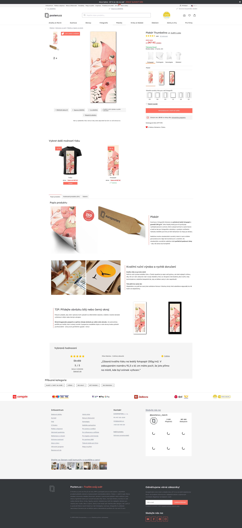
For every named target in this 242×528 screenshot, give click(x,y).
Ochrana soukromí (57, 439)
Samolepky (86, 421)
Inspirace (98, 5)
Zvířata (70, 385)
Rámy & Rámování (71, 5)
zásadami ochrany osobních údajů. (171, 506)
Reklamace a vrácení (58, 436)
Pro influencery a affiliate (90, 432)
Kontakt (53, 418)
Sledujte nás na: (153, 410)
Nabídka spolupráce (89, 425)
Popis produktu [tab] (55, 197)
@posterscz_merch (158, 415)
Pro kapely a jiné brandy (90, 436)
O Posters (54, 425)
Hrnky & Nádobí (137, 23)
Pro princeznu (107, 385)
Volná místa (86, 414)
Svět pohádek (93, 385)
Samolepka (169, 62)
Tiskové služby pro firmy (90, 443)
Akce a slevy (124, 5)
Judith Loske (176, 33)
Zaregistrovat (180, 502)
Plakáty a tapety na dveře (54, 385)
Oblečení (155, 23)
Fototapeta (159, 62)
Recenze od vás (56, 450)
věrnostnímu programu (178, 117)
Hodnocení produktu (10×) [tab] (71, 196)
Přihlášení (185, 5)
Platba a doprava (59, 5)
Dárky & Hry (172, 23)
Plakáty (119, 23)
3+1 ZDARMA (51, 9)
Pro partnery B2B (88, 439)
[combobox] (116, 15)
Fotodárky (81, 5)
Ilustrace (73, 23)
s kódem (158, 43)
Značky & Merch (55, 23)
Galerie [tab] (85, 196)
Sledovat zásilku (56, 414)
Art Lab (117, 5)
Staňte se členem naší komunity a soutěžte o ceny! (75, 460)
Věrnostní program (57, 446)
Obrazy (88, 23)
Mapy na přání (90, 5)
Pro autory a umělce (89, 429)
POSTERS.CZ (57, 15)
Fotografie (104, 23)
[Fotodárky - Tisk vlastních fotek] (184, 15)
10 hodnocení (164, 36)
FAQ (52, 421)
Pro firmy (188, 23)
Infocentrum (49, 5)
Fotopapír (150, 62)
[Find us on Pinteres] (159, 519)
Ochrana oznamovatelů (121, 435)
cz (194, 5)
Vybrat (70, 183)
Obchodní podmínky (57, 432)
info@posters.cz (119, 421)
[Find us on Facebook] (153, 519)
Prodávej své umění (108, 5)
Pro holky (81, 385)
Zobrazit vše (77, 371)
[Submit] (84, 15)
